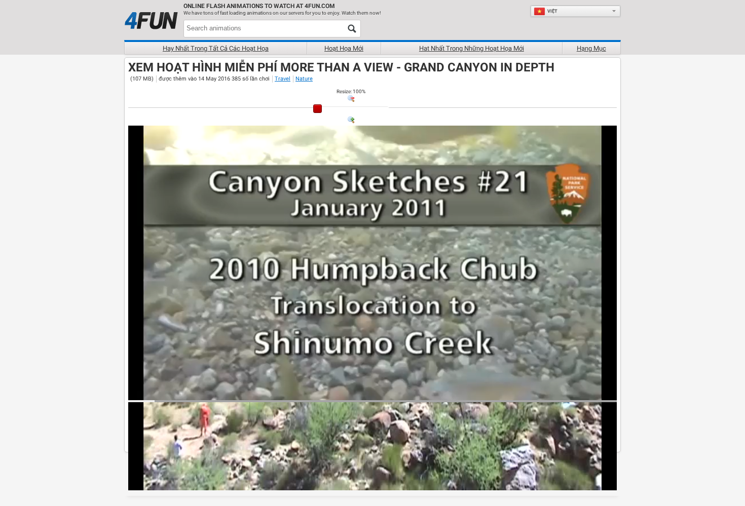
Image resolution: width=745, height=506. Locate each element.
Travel (282, 78)
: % (351, 91)
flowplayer (544, 392)
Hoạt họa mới (343, 48)
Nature (304, 78)
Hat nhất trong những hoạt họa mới (471, 48)
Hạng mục (591, 48)
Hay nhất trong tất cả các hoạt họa (216, 48)
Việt (552, 11)
